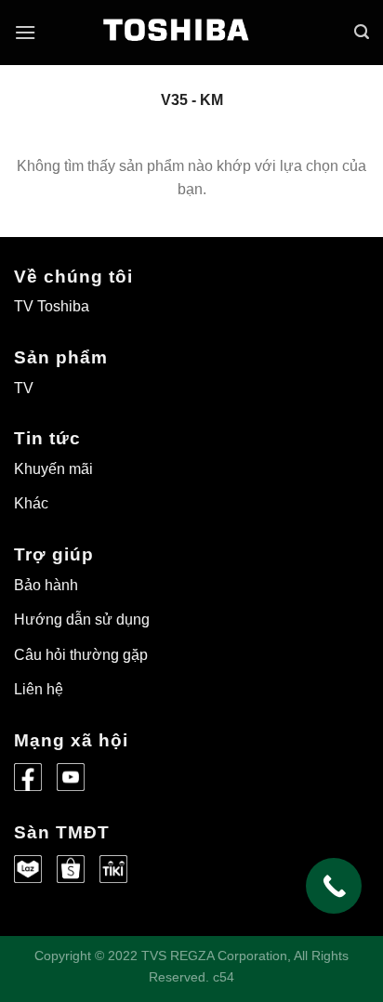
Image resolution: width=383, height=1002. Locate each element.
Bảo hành (46, 585)
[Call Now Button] (334, 886)
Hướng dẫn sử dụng (82, 619)
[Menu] (25, 32)
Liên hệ (38, 689)
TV (23, 388)
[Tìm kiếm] (361, 32)
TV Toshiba (51, 306)
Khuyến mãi (53, 469)
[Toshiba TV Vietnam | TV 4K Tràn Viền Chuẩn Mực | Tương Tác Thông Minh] (191, 41)
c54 (223, 976)
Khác (31, 503)
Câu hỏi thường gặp (81, 655)
